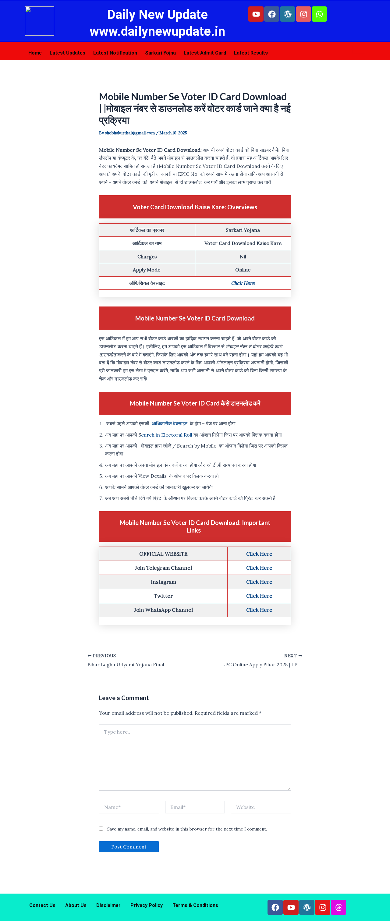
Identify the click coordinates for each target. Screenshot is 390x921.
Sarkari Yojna (160, 53)
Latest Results (251, 53)
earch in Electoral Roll (166, 451)
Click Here (243, 299)
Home (35, 53)
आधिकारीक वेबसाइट (170, 440)
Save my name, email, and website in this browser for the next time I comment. (187, 845)
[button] (357, 907)
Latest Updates (67, 53)
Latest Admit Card (205, 53)
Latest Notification (115, 53)
